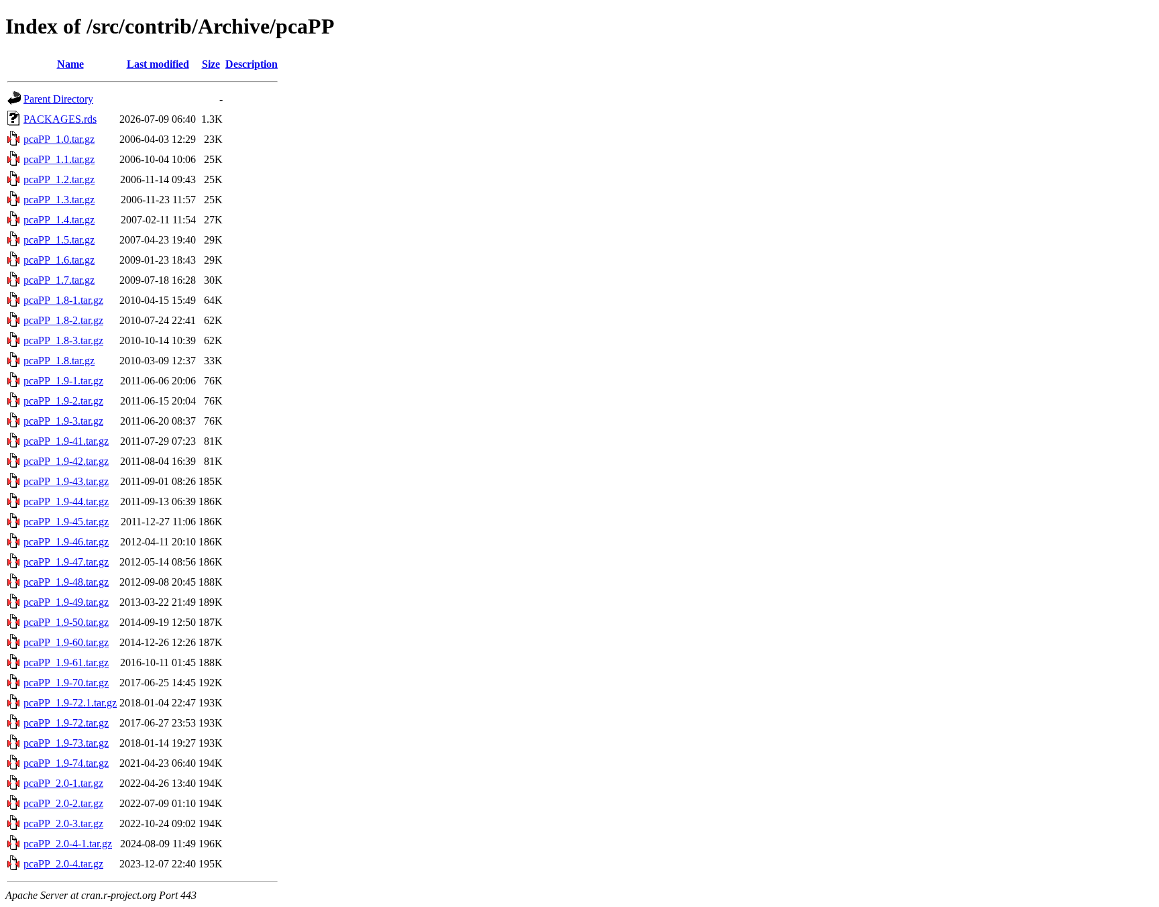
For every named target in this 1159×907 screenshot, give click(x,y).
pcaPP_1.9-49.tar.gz (66, 602)
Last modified (158, 64)
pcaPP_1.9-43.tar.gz (66, 481)
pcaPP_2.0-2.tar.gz (63, 803)
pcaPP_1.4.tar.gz (59, 219)
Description (251, 64)
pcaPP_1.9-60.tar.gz (66, 642)
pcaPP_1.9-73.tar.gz (66, 743)
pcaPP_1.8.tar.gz (59, 360)
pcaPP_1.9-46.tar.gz (66, 541)
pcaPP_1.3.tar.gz (59, 199)
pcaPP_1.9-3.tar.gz (63, 421)
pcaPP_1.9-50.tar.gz (66, 622)
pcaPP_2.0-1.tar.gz (63, 783)
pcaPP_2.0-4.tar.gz (63, 863)
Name (70, 64)
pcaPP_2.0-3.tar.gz (63, 823)
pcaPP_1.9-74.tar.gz (66, 763)
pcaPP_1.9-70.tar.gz (66, 682)
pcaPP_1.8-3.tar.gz (63, 340)
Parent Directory (58, 99)
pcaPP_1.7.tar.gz (59, 280)
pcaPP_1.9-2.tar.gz (63, 401)
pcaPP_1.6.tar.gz (59, 260)
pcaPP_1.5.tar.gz (59, 240)
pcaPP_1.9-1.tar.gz (63, 380)
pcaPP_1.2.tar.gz (59, 179)
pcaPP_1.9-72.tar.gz (66, 723)
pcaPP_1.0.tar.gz (59, 139)
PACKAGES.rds (60, 119)
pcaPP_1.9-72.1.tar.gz (70, 702)
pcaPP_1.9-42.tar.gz (66, 461)
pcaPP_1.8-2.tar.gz (63, 320)
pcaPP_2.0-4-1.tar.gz (67, 843)
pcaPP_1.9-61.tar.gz (66, 662)
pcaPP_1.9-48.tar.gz (66, 582)
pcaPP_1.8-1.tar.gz (63, 300)
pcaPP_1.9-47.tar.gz (66, 562)
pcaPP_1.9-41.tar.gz (66, 441)
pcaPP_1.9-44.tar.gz (66, 501)
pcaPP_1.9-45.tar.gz (66, 521)
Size (211, 64)
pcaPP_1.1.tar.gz (59, 159)
